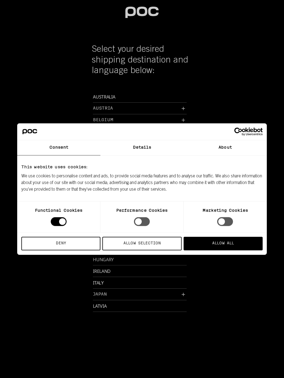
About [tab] (225, 148)
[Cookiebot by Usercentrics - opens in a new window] (238, 132)
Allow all (223, 243)
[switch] (142, 221)
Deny (61, 243)
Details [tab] (142, 148)
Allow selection (142, 243)
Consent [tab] (59, 148)
